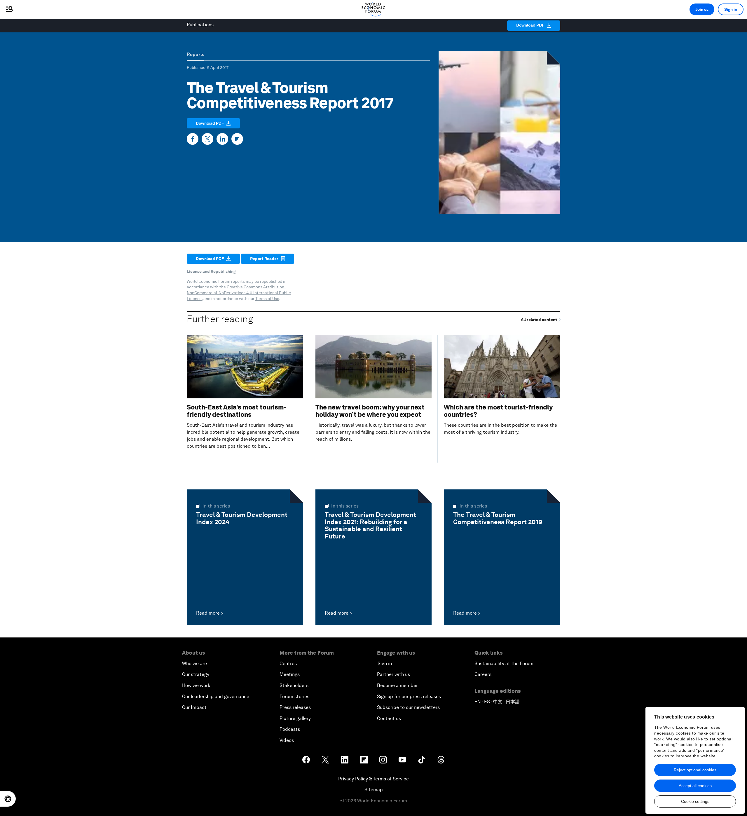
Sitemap (373, 789)
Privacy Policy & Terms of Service (373, 779)
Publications (200, 24)
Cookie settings (695, 801)
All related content (539, 319)
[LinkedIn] (222, 139)
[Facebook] (192, 139)
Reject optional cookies (695, 770)
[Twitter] (207, 139)
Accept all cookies (695, 785)
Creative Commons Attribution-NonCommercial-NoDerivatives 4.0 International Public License (239, 293)
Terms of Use (267, 298)
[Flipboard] (237, 139)
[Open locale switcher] (7, 798)
